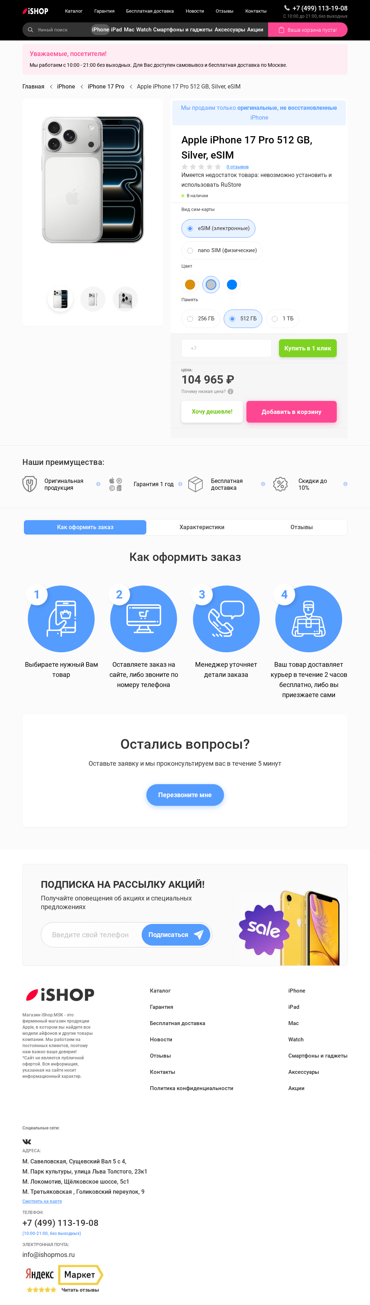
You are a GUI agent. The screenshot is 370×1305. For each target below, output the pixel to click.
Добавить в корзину (292, 411)
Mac (129, 29)
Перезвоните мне (185, 795)
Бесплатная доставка (150, 11)
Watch (143, 29)
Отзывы (224, 11)
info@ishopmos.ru (48, 1254)
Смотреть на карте (42, 1201)
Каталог (73, 11)
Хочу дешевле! (212, 411)
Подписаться (168, 934)
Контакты (256, 11)
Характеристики (202, 527)
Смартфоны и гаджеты (182, 29)
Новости (195, 11)
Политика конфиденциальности (191, 1088)
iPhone (100, 29)
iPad (116, 29)
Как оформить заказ (85, 527)
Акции (255, 29)
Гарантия (104, 11)
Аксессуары (230, 29)
